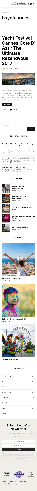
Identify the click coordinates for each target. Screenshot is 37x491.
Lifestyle (5, 397)
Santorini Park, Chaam (10, 360)
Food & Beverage (8, 376)
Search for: (6, 125)
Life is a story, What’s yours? (22, 207)
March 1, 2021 (16, 200)
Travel (4, 408)
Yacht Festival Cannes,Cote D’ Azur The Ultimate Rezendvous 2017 (18, 50)
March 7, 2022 (16, 190)
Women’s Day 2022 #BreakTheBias (19, 187)
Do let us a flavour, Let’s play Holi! (14, 319)
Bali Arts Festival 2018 (20, 227)
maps (3, 151)
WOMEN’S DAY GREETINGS (11, 278)
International (6, 392)
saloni (17, 68)
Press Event (6, 33)
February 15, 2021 (7, 68)
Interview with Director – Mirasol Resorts (23, 217)
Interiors (5, 387)
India (3, 381)
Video (4, 414)
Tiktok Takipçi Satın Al (9, 144)
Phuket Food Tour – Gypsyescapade (19, 197)
